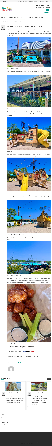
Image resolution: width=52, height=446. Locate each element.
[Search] (47, 10)
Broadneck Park (29, 349)
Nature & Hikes (13, 21)
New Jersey (5, 404)
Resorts (23, 17)
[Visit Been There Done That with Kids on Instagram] (47, 13)
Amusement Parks (39, 17)
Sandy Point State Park (17, 349)
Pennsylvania (31, 406)
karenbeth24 (36, 356)
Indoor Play (30, 17)
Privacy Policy (41, 1)
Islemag (21, 443)
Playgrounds (4, 21)
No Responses (28, 356)
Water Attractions (14, 17)
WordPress (30, 443)
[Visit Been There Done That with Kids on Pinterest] (45, 13)
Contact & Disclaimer (33, 1)
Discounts (21, 21)
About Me (25, 1)
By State (3, 17)
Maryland (15, 356)
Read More (22, 404)
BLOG (47, 1)
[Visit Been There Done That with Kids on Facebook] (48, 13)
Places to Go (19, 356)
